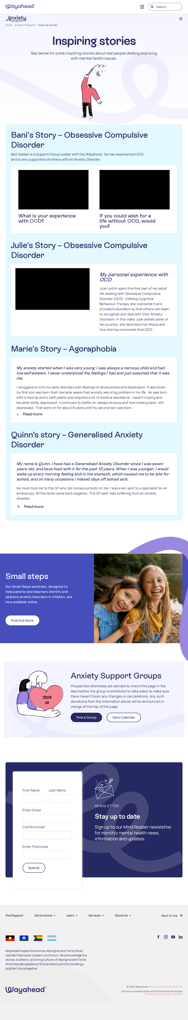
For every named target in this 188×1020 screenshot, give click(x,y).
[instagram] (166, 937)
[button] (93, 414)
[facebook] (158, 937)
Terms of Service (172, 994)
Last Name (57, 790)
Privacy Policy (153, 994)
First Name (31, 790)
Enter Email (32, 810)
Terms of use (175, 986)
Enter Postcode (35, 846)
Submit (34, 868)
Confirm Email (34, 827)
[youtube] (173, 937)
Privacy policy (158, 986)
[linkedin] (180, 937)
